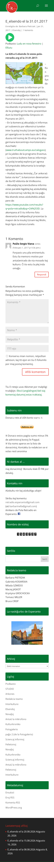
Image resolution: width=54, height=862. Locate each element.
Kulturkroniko (12, 724)
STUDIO (9, 688)
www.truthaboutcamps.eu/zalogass (25, 150)
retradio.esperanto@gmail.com (22, 502)
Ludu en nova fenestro (29, 43)
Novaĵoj (9, 714)
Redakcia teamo (14, 699)
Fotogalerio (11, 729)
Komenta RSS (12, 802)
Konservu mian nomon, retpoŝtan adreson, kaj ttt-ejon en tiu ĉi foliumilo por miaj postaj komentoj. (26, 360)
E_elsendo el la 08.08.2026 (21, 849)
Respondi (41, 274)
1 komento (28, 30)
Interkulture (11, 704)
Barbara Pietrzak (27, 26)
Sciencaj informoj (14, 739)
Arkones (9, 693)
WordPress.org (13, 807)
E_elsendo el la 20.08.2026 (21, 831)
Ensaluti (9, 792)
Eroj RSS (9, 797)
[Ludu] (9, 39)
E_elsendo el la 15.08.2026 (21, 840)
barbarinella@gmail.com (23, 506)
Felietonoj (10, 744)
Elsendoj (16, 30)
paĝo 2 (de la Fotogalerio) (19, 734)
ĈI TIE (41, 469)
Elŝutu (8, 47)
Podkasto (10, 683)
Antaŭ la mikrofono (15, 719)
